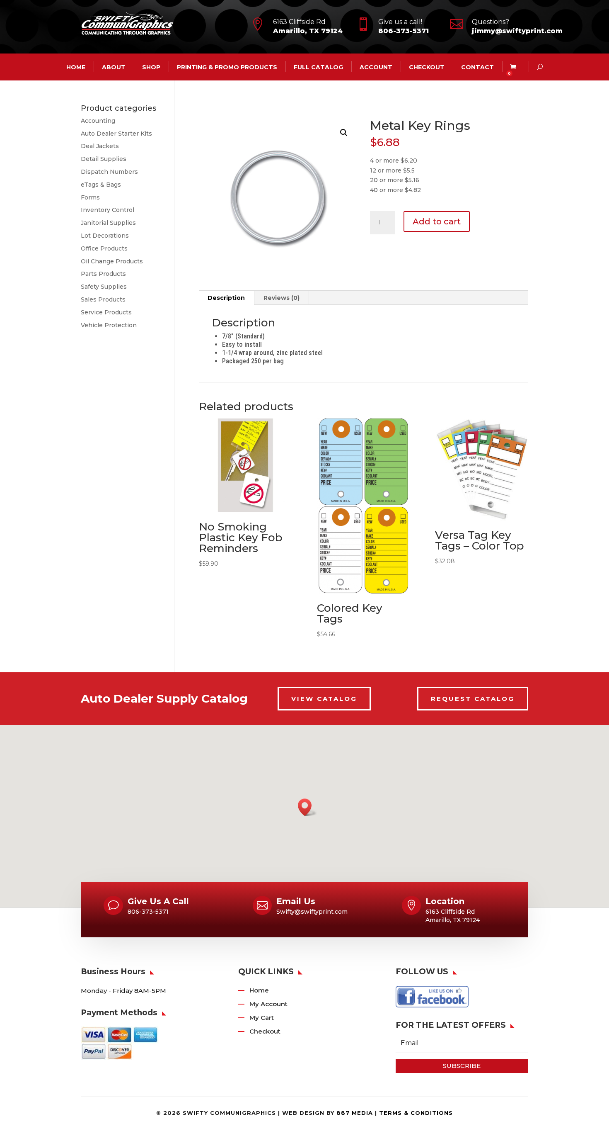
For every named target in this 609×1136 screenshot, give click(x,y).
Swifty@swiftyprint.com (312, 911)
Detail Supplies (103, 159)
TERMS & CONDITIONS (416, 1112)
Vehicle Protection (109, 325)
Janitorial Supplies (108, 222)
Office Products (104, 248)
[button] (343, 132)
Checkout (427, 67)
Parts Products (103, 273)
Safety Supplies (104, 286)
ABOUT (114, 67)
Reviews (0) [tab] (281, 298)
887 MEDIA (354, 1112)
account (376, 67)
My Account (268, 1004)
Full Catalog (318, 67)
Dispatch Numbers (109, 171)
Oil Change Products (112, 261)
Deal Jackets (100, 146)
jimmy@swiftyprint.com (517, 31)
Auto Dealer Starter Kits (116, 133)
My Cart (261, 1018)
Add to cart (437, 221)
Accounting (98, 120)
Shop (151, 67)
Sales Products (103, 299)
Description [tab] (226, 298)
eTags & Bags (101, 184)
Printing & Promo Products (227, 67)
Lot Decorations (105, 235)
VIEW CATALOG (324, 699)
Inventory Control (107, 210)
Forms (90, 197)
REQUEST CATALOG (473, 699)
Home (259, 990)
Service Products (106, 312)
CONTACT (477, 67)
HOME (75, 67)
